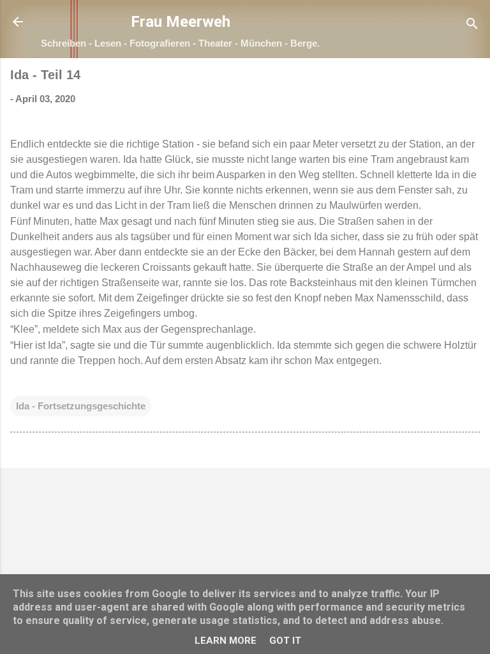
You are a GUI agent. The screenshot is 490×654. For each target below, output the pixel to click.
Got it (285, 640)
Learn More (225, 640)
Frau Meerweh (180, 22)
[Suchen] (472, 25)
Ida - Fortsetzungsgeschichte (80, 405)
